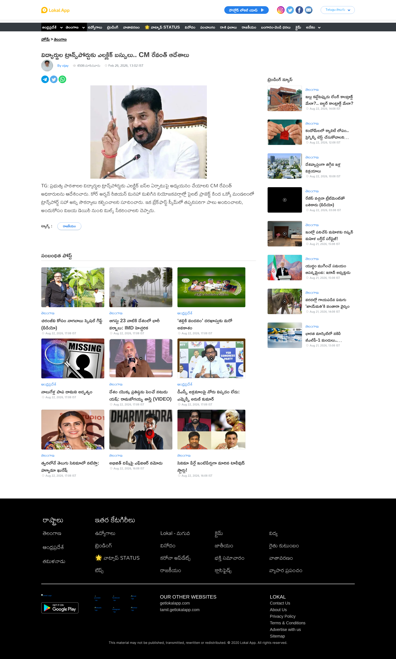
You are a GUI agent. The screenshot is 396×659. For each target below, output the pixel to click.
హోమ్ (45, 39)
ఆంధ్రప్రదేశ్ (49, 27)
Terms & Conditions (287, 623)
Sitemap (277, 636)
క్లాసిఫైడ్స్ (223, 570)
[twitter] (54, 80)
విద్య (273, 533)
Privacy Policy (283, 616)
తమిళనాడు (54, 561)
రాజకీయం (170, 570)
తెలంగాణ (72, 27)
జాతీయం (224, 545)
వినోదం (168, 545)
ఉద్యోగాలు (105, 533)
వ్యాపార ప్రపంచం (285, 570)
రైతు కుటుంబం (284, 545)
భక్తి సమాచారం (230, 557)
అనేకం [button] (310, 27)
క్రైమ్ (219, 533)
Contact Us (280, 603)
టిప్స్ (99, 570)
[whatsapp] (63, 80)
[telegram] (45, 80)
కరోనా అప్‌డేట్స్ (175, 557)
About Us (278, 609)
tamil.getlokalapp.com (180, 609)
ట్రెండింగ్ (103, 545)
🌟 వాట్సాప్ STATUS (117, 557)
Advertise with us (285, 629)
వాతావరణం (281, 557)
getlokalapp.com (175, 603)
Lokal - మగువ (175, 533)
